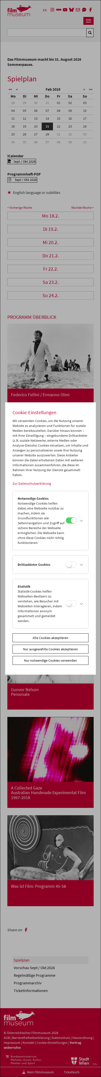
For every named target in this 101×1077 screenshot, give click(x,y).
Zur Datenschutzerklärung (32, 483)
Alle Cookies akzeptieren (50, 638)
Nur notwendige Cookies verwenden (50, 660)
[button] (81, 520)
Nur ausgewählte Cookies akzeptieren (50, 649)
